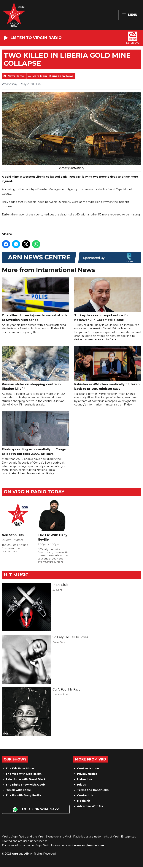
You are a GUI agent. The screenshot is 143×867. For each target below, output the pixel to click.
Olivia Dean (59, 642)
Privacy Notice (87, 774)
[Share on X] (26, 244)
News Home (16, 75)
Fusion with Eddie (18, 790)
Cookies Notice (88, 768)
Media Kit (83, 800)
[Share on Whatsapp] (36, 244)
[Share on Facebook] (6, 244)
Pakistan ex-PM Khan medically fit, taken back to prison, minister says (107, 386)
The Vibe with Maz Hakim (24, 774)
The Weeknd (60, 694)
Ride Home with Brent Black (26, 779)
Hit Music (16, 575)
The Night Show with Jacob (25, 784)
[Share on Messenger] (16, 244)
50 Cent (57, 589)
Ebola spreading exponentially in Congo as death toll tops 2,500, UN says (34, 452)
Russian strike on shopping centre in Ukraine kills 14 (31, 386)
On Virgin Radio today (34, 491)
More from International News (53, 75)
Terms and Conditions (93, 790)
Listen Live (85, 779)
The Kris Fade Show (20, 768)
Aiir (26, 853)
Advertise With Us (90, 806)
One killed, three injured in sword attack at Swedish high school (34, 318)
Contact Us (85, 795)
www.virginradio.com (89, 845)
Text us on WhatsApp (39, 809)
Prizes (81, 784)
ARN (15, 853)
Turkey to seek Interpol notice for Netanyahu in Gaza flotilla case (101, 318)
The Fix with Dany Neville (23, 795)
